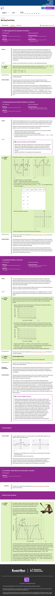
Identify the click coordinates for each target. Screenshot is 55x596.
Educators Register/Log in (48, 5)
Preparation (5, 25)
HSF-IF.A (4, 37)
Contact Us (51, 2)
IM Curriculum (50, 0)
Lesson (12, 25)
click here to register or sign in (39, 75)
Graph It (30, 37)
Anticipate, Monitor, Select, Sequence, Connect (38, 108)
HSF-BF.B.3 (5, 41)
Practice (19, 25)
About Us (51, 1)
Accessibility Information (30, 583)
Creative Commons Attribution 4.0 (30, 586)
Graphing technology (33, 41)
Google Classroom (49, 3)
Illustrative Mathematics (10, 586)
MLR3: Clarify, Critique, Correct (35, 266)
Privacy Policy (22, 583)
